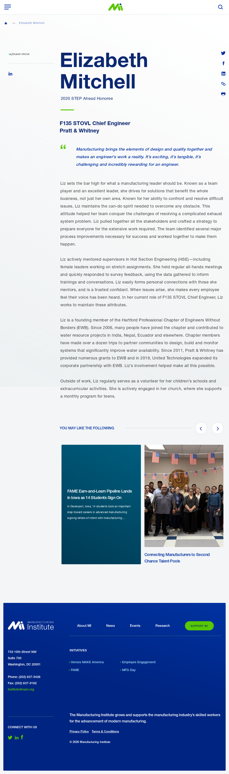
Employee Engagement (139, 662)
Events (135, 625)
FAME (75, 670)
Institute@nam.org (21, 689)
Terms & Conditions (105, 731)
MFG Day (129, 670)
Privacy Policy (79, 731)
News (110, 625)
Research (162, 625)
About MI (84, 625)
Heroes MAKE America (87, 662)
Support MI (199, 625)
